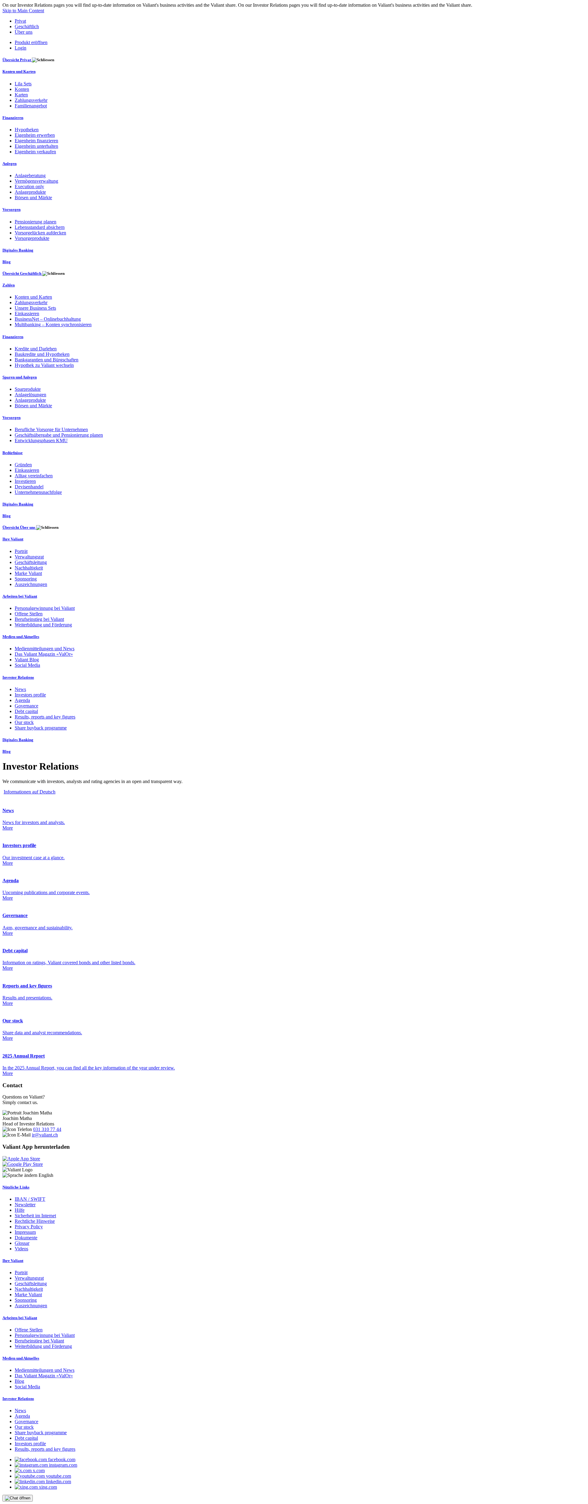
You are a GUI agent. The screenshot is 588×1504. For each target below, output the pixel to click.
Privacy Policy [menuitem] (29, 1226)
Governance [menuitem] (26, 705)
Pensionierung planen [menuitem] (35, 221)
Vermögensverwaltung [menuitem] (36, 181)
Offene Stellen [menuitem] (29, 613)
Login (20, 47)
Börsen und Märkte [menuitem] (33, 197)
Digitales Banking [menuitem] (17, 250)
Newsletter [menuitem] (25, 1204)
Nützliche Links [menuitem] (15, 1187)
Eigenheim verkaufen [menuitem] (35, 151)
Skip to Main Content (23, 10)
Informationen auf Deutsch (29, 791)
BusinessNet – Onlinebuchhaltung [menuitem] (48, 319)
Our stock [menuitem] (24, 722)
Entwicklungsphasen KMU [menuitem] (41, 440)
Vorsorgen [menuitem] (11, 209)
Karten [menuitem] (21, 94)
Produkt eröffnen (31, 42)
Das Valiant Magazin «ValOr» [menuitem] (44, 654)
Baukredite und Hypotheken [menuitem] (42, 354)
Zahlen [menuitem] (8, 285)
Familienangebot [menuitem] (31, 105)
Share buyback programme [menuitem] (41, 727)
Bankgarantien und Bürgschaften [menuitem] (46, 359)
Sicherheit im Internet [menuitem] (35, 1215)
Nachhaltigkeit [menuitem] (29, 567)
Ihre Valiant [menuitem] (12, 539)
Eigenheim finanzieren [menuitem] (36, 140)
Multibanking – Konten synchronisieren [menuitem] (53, 324)
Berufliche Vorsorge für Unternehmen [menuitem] (51, 429)
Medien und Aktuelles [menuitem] (20, 636)
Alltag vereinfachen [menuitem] (34, 475)
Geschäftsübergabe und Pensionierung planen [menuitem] (59, 435)
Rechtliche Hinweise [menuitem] (35, 1221)
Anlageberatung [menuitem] (30, 175)
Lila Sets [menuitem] (23, 83)
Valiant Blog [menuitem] (27, 659)
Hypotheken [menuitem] (27, 129)
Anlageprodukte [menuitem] (30, 192)
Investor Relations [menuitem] (18, 677)
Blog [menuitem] (6, 261)
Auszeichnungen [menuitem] (31, 584)
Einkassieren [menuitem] (27, 313)
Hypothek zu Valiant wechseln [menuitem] (44, 365)
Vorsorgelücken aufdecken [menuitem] (40, 232)
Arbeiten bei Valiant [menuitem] (19, 596)
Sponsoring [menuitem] (26, 578)
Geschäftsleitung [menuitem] (31, 562)
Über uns (23, 32)
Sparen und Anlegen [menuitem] (19, 377)
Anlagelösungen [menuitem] (30, 394)
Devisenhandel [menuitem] (29, 486)
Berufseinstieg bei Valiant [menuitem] (39, 619)
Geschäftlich (27, 26)
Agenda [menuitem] (22, 700)
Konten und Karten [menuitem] (19, 71)
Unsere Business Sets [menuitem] (35, 308)
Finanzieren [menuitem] (12, 117)
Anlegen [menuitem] (9, 163)
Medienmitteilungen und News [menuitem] (44, 648)
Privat (20, 21)
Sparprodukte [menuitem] (28, 389)
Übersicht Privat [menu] (17, 60)
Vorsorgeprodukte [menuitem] (32, 238)
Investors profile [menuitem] (30, 694)
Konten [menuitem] (22, 89)
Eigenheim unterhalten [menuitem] (36, 146)
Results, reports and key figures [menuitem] (45, 716)
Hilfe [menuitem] (19, 1210)
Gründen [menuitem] (23, 464)
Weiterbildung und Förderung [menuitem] (43, 624)
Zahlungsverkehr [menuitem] (31, 100)
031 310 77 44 (47, 1129)
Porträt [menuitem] (21, 551)
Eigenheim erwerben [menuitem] (35, 135)
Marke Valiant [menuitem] (28, 573)
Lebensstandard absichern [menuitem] (40, 227)
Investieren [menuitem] (25, 481)
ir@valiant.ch (45, 1134)
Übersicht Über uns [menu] (19, 527)
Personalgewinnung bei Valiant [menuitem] (45, 608)
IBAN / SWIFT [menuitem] (30, 1199)
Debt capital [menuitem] (26, 711)
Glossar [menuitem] (22, 1243)
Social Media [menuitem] (27, 665)
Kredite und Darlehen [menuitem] (36, 348)
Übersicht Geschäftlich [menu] (22, 273)
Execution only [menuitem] (29, 186)
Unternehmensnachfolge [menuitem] (38, 492)
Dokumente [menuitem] (26, 1237)
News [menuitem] (20, 689)
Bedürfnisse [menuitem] (12, 452)
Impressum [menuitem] (25, 1232)
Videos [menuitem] (21, 1248)
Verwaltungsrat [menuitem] (29, 556)
